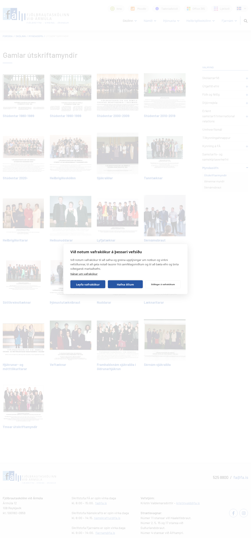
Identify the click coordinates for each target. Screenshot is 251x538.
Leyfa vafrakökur (88, 284)
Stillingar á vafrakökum (163, 284)
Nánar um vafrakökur (84, 274)
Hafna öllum (125, 284)
